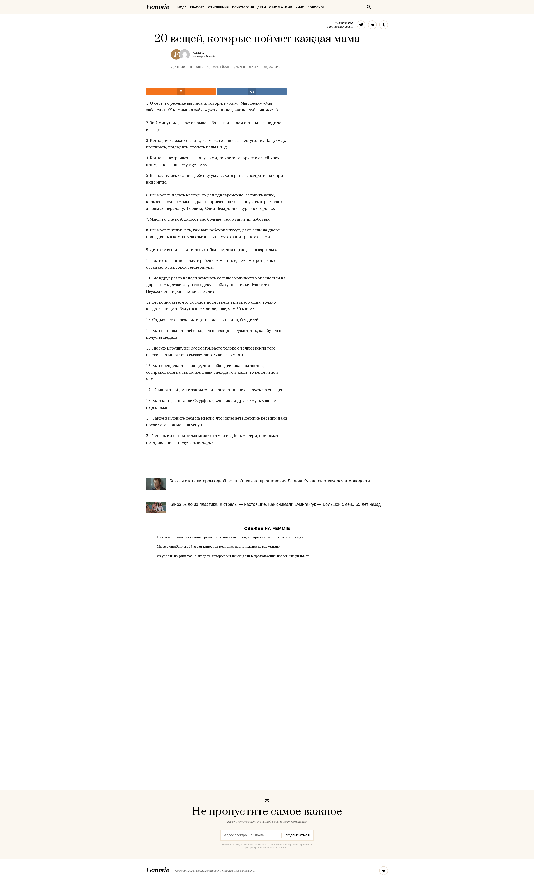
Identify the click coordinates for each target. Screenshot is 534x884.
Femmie (170, 6)
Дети (261, 7)
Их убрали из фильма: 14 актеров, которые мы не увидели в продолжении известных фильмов (233, 555)
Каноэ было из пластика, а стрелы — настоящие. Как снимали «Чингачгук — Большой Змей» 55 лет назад (275, 504)
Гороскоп (316, 7)
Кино (300, 7)
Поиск (368, 6)
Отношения (218, 7)
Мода (182, 7)
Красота (197, 7)
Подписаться (298, 835)
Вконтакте (372, 24)
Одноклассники (383, 24)
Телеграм (361, 24)
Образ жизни (280, 7)
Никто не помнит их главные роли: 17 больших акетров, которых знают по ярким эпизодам (230, 537)
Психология (243, 7)
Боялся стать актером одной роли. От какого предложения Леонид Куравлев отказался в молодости (269, 481)
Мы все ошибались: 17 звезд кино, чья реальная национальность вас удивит (218, 546)
